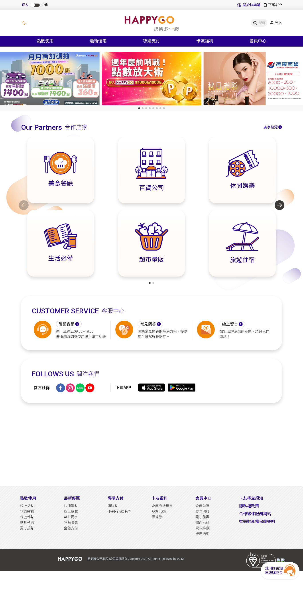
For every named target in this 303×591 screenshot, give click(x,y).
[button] (139, 108)
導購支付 (116, 498)
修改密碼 (202, 522)
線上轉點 (27, 517)
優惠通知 (202, 534)
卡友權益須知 (251, 498)
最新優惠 (72, 498)
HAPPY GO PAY (119, 511)
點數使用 (28, 498)
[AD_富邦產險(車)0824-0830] (50, 79)
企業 (44, 5)
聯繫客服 (67, 324)
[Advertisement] (151, 445)
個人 (25, 5)
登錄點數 (27, 511)
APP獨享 (71, 517)
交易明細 (202, 511)
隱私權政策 (249, 506)
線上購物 (71, 511)
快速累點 (71, 506)
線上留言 (230, 324)
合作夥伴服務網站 (255, 513)
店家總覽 (271, 127)
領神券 (157, 517)
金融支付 (71, 528)
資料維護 (202, 528)
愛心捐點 (27, 528)
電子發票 (202, 517)
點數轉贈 (27, 522)
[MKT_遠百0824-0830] (253, 79)
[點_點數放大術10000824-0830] (151, 79)
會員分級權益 (162, 506)
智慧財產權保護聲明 (257, 521)
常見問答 (148, 324)
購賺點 (113, 506)
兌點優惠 (71, 522)
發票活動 (159, 511)
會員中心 (203, 498)
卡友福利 (159, 498)
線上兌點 (27, 506)
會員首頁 (202, 506)
